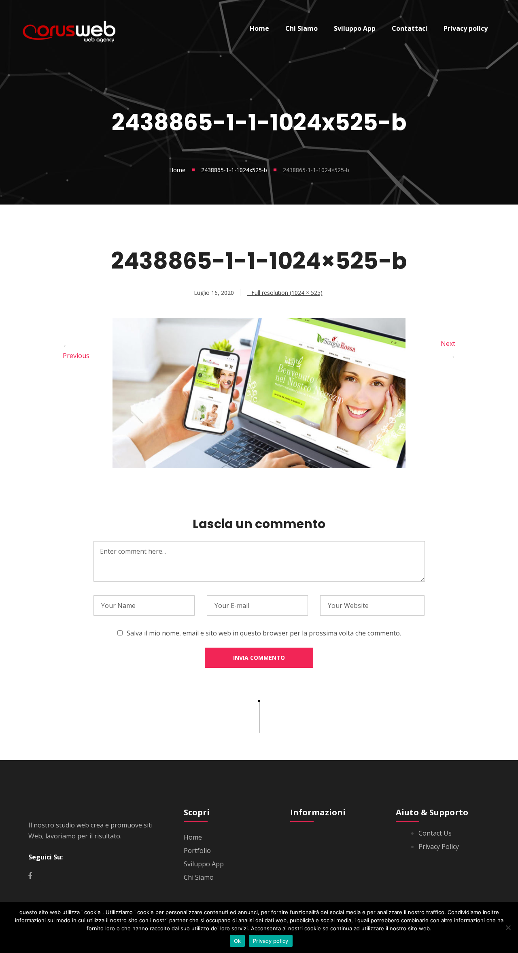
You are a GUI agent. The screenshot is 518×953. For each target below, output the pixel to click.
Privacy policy (271, 941)
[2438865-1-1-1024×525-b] (259, 465)
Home (177, 170)
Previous (76, 355)
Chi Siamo (199, 877)
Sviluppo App (204, 863)
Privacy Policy (438, 846)
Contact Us (435, 833)
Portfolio (197, 850)
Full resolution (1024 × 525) (287, 292)
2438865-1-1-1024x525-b (234, 170)
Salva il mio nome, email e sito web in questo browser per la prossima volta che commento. (264, 633)
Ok (237, 941)
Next (448, 343)
